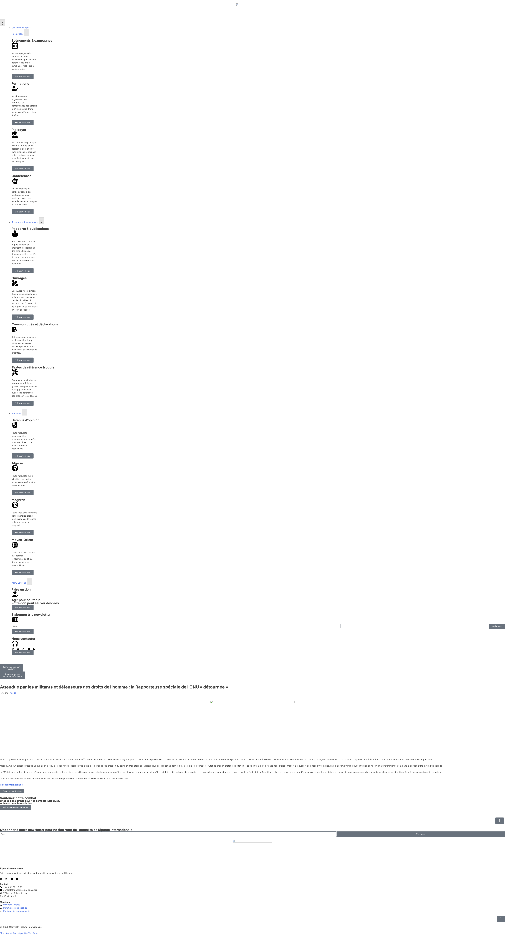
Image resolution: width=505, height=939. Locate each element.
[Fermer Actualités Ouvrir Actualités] (24, 412)
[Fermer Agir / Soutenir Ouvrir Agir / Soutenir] (29, 581)
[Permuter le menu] (2, 22)
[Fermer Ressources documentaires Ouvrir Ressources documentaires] (41, 220)
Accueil (13, 693)
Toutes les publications (12, 791)
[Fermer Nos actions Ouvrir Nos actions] (26, 32)
